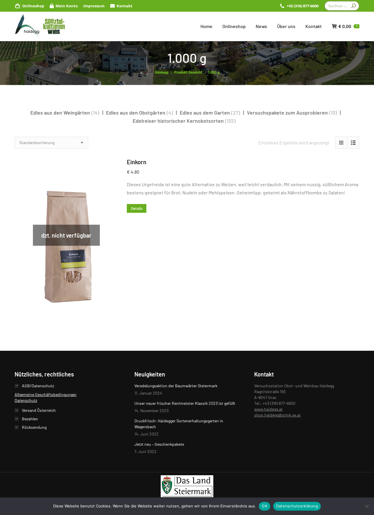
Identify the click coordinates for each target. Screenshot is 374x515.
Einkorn (136, 161)
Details (136, 208)
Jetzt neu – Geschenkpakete (159, 444)
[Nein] (367, 506)
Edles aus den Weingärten (60, 112)
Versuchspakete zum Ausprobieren (287, 112)
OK (264, 506)
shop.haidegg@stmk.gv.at (277, 414)
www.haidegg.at (268, 409)
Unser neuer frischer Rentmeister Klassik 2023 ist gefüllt (184, 403)
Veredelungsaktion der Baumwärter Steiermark (175, 385)
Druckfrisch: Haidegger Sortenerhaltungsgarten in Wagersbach (178, 423)
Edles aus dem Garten (205, 112)
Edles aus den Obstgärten (135, 112)
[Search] (353, 6)
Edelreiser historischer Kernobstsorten (178, 120)
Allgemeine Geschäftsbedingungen (46, 394)
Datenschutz (26, 400)
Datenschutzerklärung (297, 506)
